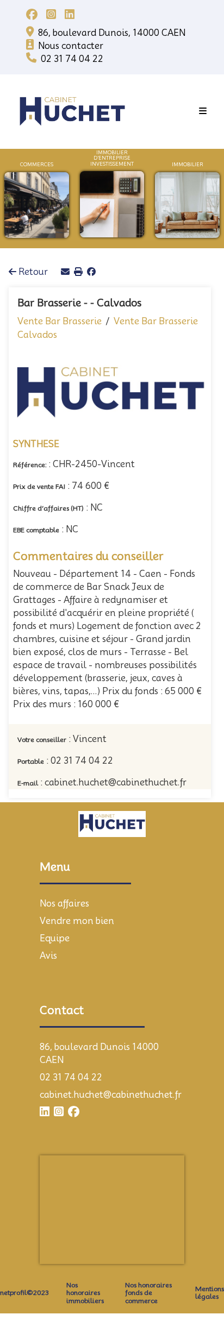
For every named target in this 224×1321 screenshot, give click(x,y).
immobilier (187, 164)
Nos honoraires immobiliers (85, 1260)
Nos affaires (64, 871)
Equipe (55, 906)
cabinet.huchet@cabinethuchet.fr (111, 1062)
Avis (48, 923)
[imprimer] (78, 240)
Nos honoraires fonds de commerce (148, 1260)
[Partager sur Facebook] (91, 240)
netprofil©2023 (24, 1260)
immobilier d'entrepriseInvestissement (112, 158)
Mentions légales (209, 1260)
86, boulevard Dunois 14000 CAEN (99, 1021)
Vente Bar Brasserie (59, 288)
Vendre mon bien (77, 888)
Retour (32, 240)
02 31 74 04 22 (71, 1045)
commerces (36, 164)
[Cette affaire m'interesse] (65, 240)
